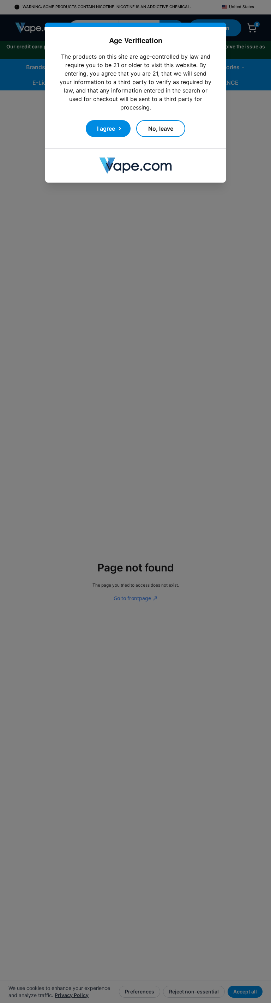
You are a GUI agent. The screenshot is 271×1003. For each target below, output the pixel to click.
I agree (106, 120)
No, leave (160, 120)
